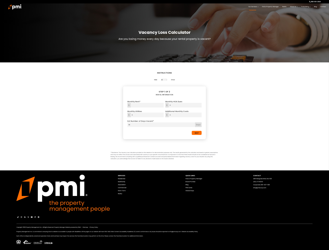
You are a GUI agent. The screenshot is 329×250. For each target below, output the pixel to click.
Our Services (252, 7)
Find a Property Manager (270, 7)
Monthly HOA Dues (173, 101)
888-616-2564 (316, 2)
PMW (79, 227)
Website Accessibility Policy (190, 231)
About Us (293, 7)
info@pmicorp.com (259, 188)
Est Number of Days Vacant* (140, 121)
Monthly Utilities (134, 111)
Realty (284, 7)
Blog (315, 7)
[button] (17, 217)
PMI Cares (188, 188)
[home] (15, 6)
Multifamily (121, 182)
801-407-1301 (265, 185)
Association (122, 185)
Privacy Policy (94, 227)
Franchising (305, 7)
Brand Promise (190, 182)
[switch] (164, 80)
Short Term (122, 191)
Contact (323, 7)
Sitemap (85, 227)
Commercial (122, 188)
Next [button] (197, 133)
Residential (121, 179)
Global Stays (189, 191)
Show (173, 80)
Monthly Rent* (133, 101)
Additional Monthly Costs (177, 111)
